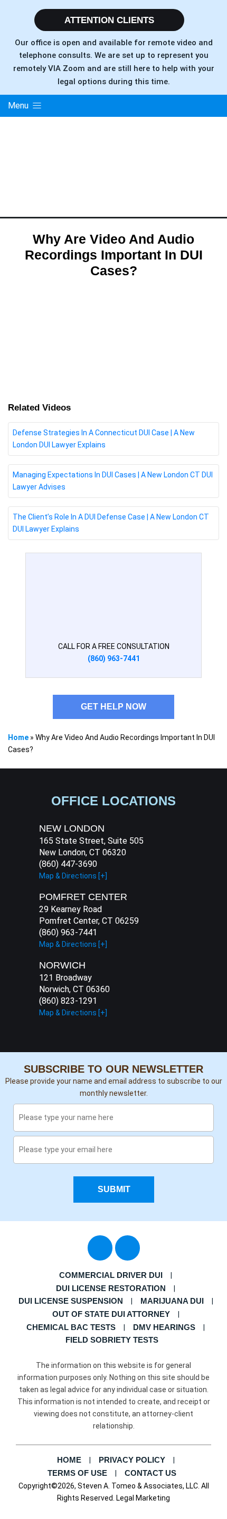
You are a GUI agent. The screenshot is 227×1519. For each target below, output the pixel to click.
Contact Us (150, 1472)
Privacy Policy (132, 1459)
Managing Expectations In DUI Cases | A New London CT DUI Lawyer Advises (113, 481)
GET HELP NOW (113, 706)
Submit (113, 1189)
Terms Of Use (77, 1472)
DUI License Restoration (111, 1288)
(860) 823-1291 (68, 1001)
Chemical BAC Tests (71, 1327)
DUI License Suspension (70, 1300)
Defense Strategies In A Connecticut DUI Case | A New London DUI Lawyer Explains (104, 438)
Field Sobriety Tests (111, 1339)
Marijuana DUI (172, 1300)
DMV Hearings (164, 1327)
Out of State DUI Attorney (111, 1314)
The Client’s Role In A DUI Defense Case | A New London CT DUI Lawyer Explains (111, 523)
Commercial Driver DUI (111, 1275)
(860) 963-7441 (68, 932)
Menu (19, 106)
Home (18, 737)
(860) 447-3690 (68, 864)
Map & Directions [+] (73, 876)
